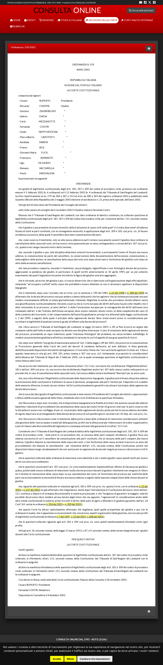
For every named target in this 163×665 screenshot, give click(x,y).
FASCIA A (41, 2)
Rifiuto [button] (70, 659)
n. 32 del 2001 (78, 516)
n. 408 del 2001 (95, 516)
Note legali (99, 639)
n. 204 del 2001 (54, 504)
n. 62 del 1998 (116, 292)
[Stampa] (149, 48)
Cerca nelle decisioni (142, 10)
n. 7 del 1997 (63, 516)
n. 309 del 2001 (73, 504)
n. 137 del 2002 (31, 489)
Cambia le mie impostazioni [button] (95, 659)
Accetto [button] (57, 659)
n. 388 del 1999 (135, 292)
